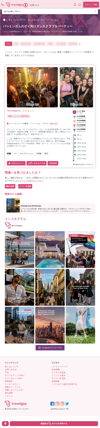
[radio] (24, 111)
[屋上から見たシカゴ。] (19, 325)
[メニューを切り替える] (2, 4)
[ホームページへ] (14, 4)
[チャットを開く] (79, 4)
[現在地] (5, 423)
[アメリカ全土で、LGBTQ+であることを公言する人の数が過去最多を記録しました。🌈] (80, 249)
